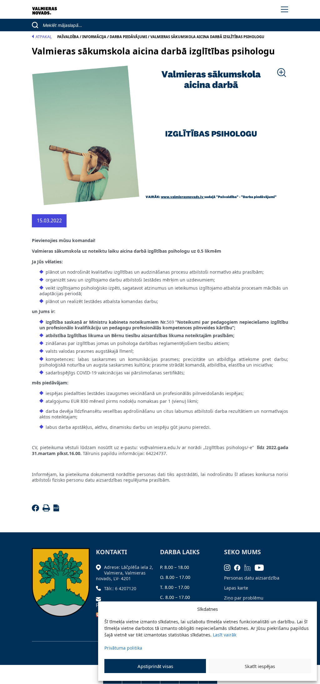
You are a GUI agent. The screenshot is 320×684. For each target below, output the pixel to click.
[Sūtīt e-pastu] (100, 598)
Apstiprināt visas (155, 666)
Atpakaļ (44, 36)
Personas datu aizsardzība (251, 578)
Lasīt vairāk (224, 635)
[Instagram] (229, 567)
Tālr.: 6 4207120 (120, 588)
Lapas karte (236, 588)
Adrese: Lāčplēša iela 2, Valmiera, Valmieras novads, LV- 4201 (124, 572)
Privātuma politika (123, 648)
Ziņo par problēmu (243, 598)
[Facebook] (36, 510)
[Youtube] (261, 567)
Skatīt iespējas (260, 666)
